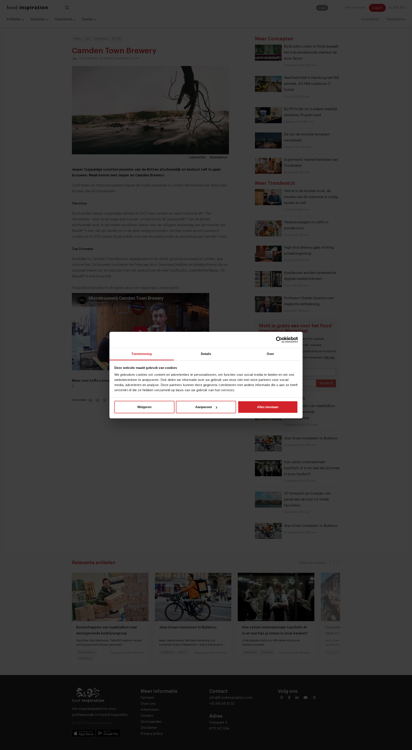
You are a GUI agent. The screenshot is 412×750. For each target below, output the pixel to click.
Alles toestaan (267, 407)
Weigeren (144, 407)
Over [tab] (270, 354)
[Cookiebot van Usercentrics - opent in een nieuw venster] (279, 340)
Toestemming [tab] (141, 354)
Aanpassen (203, 407)
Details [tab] (206, 354)
